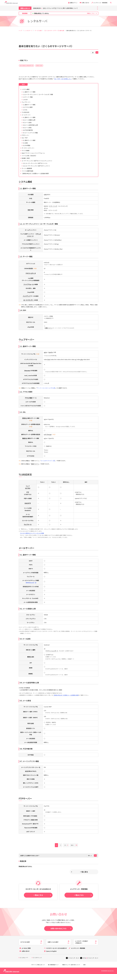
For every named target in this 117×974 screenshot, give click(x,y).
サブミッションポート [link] (52, 651)
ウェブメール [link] (28, 524)
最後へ (72, 845)
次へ (65, 845)
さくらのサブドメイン (47, 461)
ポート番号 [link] (32, 650)
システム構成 (25, 89)
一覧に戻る (84, 872)
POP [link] (28, 517)
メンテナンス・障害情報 (100, 2)
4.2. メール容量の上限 (28, 608)
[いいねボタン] (93, 52)
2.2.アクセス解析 (28, 107)
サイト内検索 (25, 150)
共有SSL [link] (24, 418)
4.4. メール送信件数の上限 (29, 682)
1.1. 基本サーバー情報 (28, 188)
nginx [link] (45, 352)
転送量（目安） (26, 158)
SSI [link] (24, 79)
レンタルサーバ (29, 30)
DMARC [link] (30, 674)
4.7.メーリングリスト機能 (30, 133)
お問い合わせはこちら (58, 928)
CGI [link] (20, 79)
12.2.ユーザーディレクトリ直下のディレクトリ (36, 166)
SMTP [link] (24, 517)
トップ (20, 30)
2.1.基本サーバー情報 (29, 105)
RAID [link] (29, 210)
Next (97, 7)
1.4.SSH (25, 99)
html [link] (48, 359)
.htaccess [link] (27, 370)
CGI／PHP (25, 138)
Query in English (51, 951)
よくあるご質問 (26, 948)
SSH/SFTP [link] (28, 503)
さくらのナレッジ (37, 957)
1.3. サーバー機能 (26, 256)
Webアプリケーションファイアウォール (33, 153)
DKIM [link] (30, 668)
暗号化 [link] (29, 657)
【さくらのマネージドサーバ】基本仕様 (54, 30)
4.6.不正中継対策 (28, 130)
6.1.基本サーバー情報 (29, 140)
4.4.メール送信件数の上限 (30, 125)
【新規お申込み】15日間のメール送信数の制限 (35, 173)
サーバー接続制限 (27, 168)
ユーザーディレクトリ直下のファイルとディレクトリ (37, 161)
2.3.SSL (25, 110)
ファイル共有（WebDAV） (29, 156)
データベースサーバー (28, 148)
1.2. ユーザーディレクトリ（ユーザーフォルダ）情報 (39, 224)
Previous (97, 9)
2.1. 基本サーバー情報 (28, 346)
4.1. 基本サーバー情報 (28, 555)
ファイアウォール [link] (28, 284)
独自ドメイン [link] (35, 464)
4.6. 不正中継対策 (26, 749)
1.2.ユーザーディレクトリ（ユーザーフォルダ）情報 (38, 94)
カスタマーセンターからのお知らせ (56, 948)
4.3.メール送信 (27, 122)
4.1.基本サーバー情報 (29, 117)
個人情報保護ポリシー (53, 964)
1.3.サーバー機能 (28, 97)
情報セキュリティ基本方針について (71, 964)
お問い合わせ (85, 2)
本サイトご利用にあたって (38, 964)
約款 (84, 964)
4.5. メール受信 (25, 700)
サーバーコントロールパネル (45, 388)
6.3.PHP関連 (26, 145)
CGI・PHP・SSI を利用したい (62, 79)
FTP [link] (28, 492)
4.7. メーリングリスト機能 (29, 761)
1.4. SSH (23, 310)
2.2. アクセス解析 (26, 392)
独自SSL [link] (24, 438)
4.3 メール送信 (25, 639)
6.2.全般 (25, 143)
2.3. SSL (23, 412)
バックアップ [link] (26, 296)
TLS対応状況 (25, 112)
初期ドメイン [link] (48, 328)
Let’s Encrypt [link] (48, 434)
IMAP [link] (31, 517)
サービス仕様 (38, 30)
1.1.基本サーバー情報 (29, 92)
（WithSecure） (30, 583)
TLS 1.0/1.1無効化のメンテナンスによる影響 (32, 533)
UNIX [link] (45, 194)
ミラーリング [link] (53, 206)
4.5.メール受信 (27, 128)
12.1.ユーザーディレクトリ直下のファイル (35, 163)
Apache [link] (50, 352)
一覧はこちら (38, 895)
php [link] (81, 359)
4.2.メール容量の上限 (29, 120)
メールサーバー (26, 115)
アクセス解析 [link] (28, 398)
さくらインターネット (73, 958)
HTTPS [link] (28, 488)
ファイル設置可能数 (27, 171)
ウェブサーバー (26, 102)
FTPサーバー (25, 135)
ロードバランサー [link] (28, 300)
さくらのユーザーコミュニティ (26, 957)
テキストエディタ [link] (31, 273)
